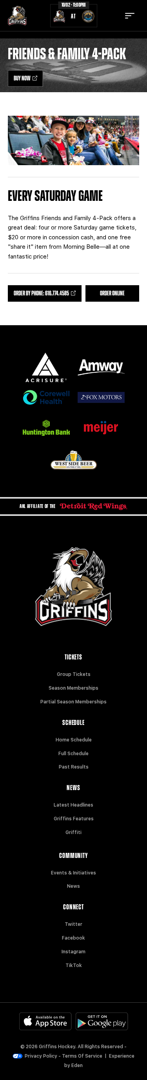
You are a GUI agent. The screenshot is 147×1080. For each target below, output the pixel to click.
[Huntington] (46, 428)
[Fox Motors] (101, 397)
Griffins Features (74, 818)
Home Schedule (74, 740)
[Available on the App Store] (45, 1021)
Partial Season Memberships (73, 702)
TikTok (73, 965)
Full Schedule (73, 753)
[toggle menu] (129, 15)
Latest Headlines (73, 805)
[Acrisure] (46, 367)
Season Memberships (73, 688)
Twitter (73, 924)
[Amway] (101, 367)
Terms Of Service (82, 1056)
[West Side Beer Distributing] (73, 460)
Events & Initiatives (73, 873)
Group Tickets (74, 674)
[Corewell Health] (46, 397)
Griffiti (73, 832)
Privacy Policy (41, 1056)
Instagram (73, 951)
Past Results (74, 767)
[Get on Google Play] (102, 1021)
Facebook (73, 938)
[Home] (17, 15)
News (73, 886)
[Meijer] (101, 428)
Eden (77, 1065)
